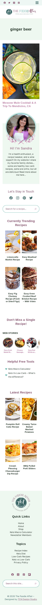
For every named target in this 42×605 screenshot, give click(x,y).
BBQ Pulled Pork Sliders (29, 467)
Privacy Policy (21, 562)
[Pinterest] (19, 3)
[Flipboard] (29, 574)
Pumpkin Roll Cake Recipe (12, 425)
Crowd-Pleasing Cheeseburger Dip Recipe (12, 470)
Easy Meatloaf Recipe (29, 258)
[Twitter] (9, 3)
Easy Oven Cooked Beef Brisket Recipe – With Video (29, 297)
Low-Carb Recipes (21, 556)
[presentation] (21, 71)
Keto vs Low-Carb (21, 559)
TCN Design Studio (27, 599)
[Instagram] (14, 3)
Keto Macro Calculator (19, 369)
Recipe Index (21, 550)
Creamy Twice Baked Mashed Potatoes (29, 428)
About (21, 526)
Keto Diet (21, 553)
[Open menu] (36, 2)
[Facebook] (5, 3)
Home (21, 523)
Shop (20, 529)
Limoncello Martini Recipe (12, 258)
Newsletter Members (21, 535)
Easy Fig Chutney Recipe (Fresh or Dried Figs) (13, 297)
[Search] (35, 208)
